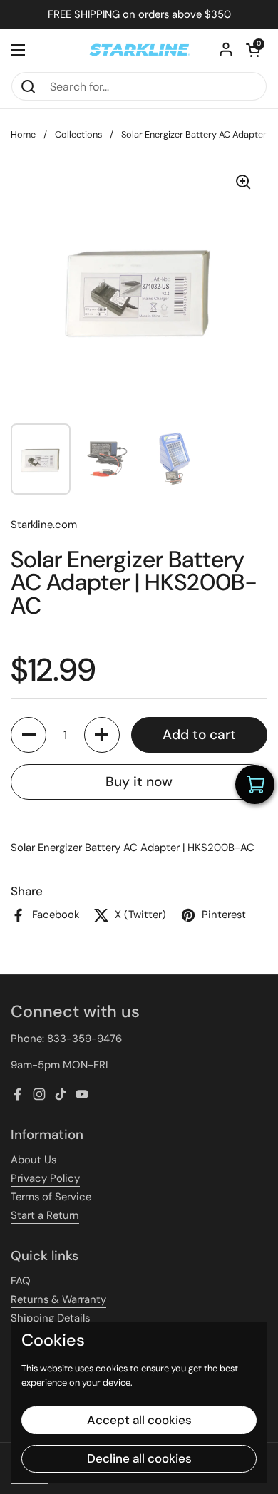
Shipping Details (50, 1318)
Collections (78, 134)
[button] (253, 50)
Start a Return (45, 1215)
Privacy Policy (45, 1178)
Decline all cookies (139, 1458)
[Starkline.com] (139, 50)
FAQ (21, 1281)
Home (23, 134)
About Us (33, 1160)
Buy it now (139, 781)
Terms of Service (51, 1197)
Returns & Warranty (58, 1299)
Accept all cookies (139, 1420)
